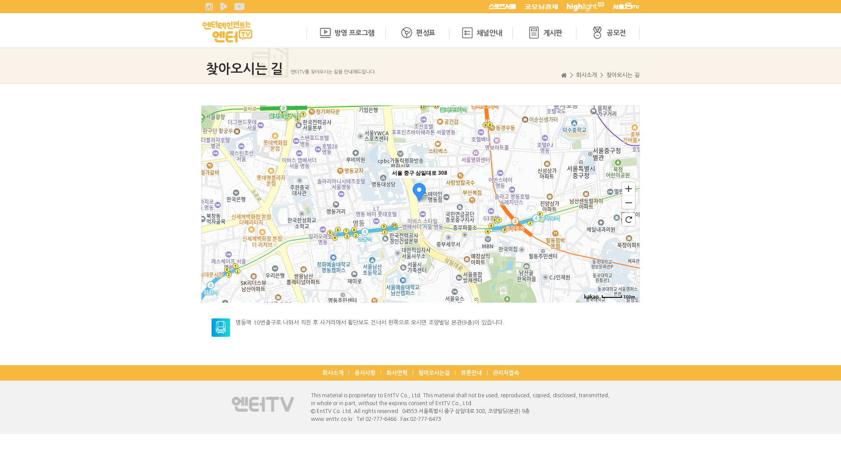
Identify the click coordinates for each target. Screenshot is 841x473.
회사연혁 (396, 373)
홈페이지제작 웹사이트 (467, 419)
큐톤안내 (471, 373)
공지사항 (364, 373)
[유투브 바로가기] (239, 6)
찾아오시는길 (434, 373)
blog (497, 419)
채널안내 (489, 33)
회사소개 (332, 373)
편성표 (425, 33)
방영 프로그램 (355, 33)
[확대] (628, 188)
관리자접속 (506, 373)
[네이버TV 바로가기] (223, 6)
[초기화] (628, 219)
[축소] (628, 202)
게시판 (552, 33)
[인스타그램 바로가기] (209, 6)
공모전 (616, 33)
